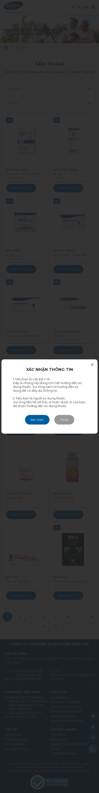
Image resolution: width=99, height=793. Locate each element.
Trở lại (64, 419)
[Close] (92, 364)
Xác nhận (37, 419)
